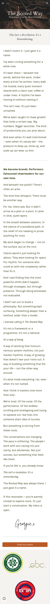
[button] (3, 3)
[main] (25, 37)
